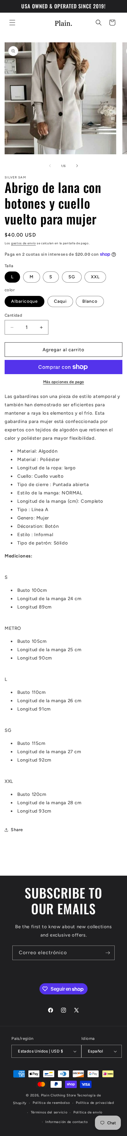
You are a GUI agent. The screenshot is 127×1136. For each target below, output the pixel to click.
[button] (12, 22)
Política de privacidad (95, 1103)
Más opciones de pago (63, 382)
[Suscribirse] (107, 953)
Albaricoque (24, 301)
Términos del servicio (49, 1112)
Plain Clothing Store (58, 1095)
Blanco (89, 301)
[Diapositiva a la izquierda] (50, 166)
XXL (95, 277)
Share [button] (17, 829)
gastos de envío (23, 243)
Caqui (60, 301)
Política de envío (87, 1112)
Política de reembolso (51, 1103)
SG (71, 277)
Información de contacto (66, 1122)
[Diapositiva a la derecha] (77, 166)
